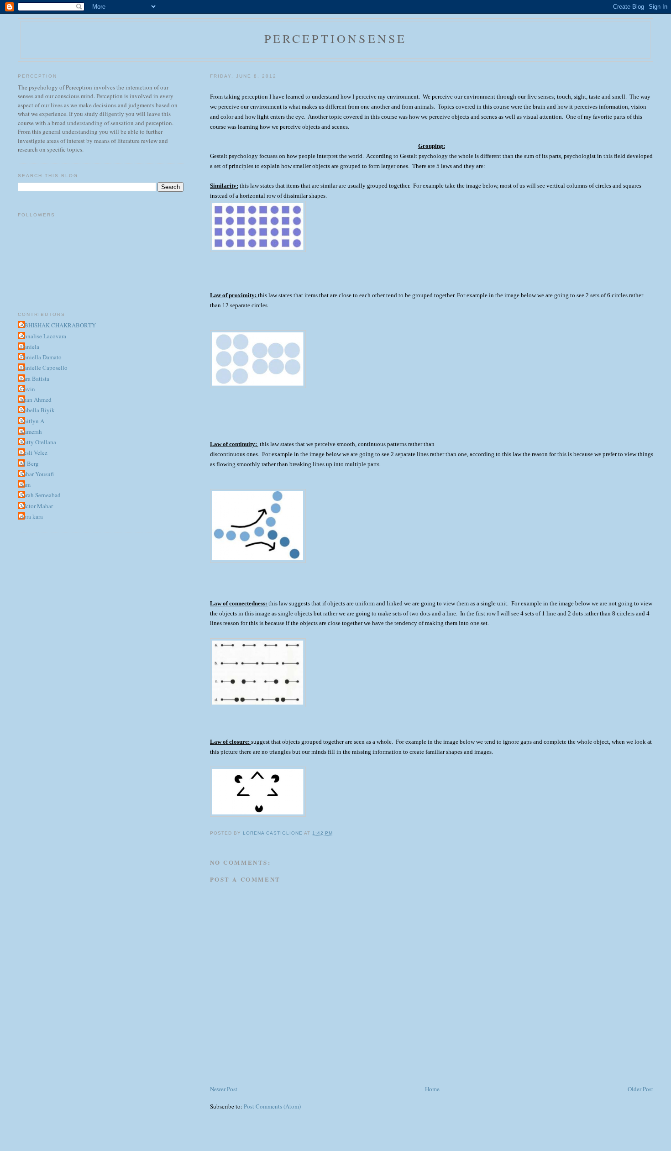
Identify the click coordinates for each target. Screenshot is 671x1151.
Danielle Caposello (44, 367)
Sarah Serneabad (40, 495)
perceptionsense (335, 38)
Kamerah (31, 431)
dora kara (31, 516)
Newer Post (223, 1089)
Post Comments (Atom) (272, 1106)
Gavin (27, 389)
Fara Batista (34, 378)
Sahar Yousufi (37, 474)
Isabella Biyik (37, 410)
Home (432, 1089)
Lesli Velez (33, 452)
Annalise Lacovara (43, 336)
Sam (25, 484)
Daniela (29, 346)
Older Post (640, 1089)
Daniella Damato (41, 357)
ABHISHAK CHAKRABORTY (58, 325)
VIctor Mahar (36, 506)
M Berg (29, 463)
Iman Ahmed (36, 399)
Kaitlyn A (32, 421)
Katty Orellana (38, 442)
